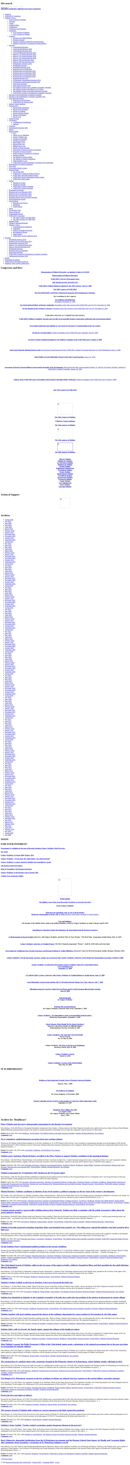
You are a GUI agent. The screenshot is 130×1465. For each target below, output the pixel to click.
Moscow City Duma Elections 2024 (24, 58)
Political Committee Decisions (22, 230)
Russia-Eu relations (19, 111)
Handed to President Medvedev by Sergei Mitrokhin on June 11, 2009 (97, 350)
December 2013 (10, 798)
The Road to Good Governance (11, 866)
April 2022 (8, 615)
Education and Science (20, 203)
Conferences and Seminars (17, 29)
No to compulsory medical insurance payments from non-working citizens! (32, 1139)
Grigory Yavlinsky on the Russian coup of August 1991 (19, 872)
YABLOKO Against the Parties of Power (26, 174)
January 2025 (9, 554)
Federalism (16, 228)
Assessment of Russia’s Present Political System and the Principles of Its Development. (34, 367)
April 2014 (8, 791)
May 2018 (8, 701)
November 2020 (10, 646)
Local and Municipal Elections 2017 (24, 53)
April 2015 (8, 769)
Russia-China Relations (20, 109)
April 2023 (8, 593)
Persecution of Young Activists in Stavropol (27, 150)
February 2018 (9, 707)
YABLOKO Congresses (13, 16)
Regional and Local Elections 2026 (20, 196)
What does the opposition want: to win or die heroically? (65, 912)
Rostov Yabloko (65, 472)
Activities (12, 21)
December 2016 (10, 732)
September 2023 (10, 584)
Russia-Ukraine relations (21, 113)
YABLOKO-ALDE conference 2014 (25, 236)
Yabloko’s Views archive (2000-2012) (17, 263)
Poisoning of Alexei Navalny (22, 152)
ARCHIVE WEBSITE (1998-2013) (13, 9)
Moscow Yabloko (65, 459)
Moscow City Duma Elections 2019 (24, 56)
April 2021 (8, 637)
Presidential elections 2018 (21, 67)
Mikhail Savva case (19, 146)
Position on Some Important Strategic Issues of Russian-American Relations (65, 1080)
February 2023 (9, 597)
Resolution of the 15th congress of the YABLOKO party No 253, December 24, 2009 (82, 305)
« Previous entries (6, 1459)
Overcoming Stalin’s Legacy (18, 168)
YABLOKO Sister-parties (21, 179)
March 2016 (9, 749)
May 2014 (8, 789)
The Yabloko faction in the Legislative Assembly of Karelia (32, 87)
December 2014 (10, 776)
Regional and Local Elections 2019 (24, 75)
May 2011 (8, 826)
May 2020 (8, 657)
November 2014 (10, 778)
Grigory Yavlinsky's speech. (65, 1054)
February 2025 (9, 553)
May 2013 (8, 811)
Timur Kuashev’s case (20, 161)
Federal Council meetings (17, 104)
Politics (11, 181)
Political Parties (14, 170)
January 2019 (9, 686)
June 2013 (8, 809)
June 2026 (8, 523)
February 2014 (9, 794)
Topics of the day (14, 212)
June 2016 (8, 743)
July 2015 (8, 763)
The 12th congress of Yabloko (65, 425)
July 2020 (8, 653)
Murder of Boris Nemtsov (21, 148)
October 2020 (9, 648)
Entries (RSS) (36, 1462)
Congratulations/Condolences (22, 227)
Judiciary (16, 124)
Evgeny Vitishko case (20, 137)
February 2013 (9, 816)
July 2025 (8, 543)
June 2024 (8, 567)
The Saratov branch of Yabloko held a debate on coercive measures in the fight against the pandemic (42, 1410)
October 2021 (9, 626)
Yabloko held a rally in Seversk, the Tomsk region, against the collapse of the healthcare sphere (40, 1329)
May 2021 (8, 635)
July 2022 (8, 609)
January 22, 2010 (65, 357)
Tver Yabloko (63, 483)
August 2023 (9, 586)
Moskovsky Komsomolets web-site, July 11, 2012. (48, 914)
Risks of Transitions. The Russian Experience (16, 869)
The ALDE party (18, 172)
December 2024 (10, 556)
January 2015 (9, 774)
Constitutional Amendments (22, 122)
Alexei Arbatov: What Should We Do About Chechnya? (65, 1024)
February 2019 (9, 685)
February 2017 (9, 728)
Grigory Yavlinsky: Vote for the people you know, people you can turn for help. (34, 958)
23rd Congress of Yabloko (21, 34)
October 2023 (9, 582)
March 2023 (9, 595)
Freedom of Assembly (20, 139)
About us (8, 14)
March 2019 (9, 683)
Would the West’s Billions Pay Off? (65, 1110)
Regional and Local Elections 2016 (24, 71)
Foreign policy (13, 106)
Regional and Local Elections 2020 (24, 76)
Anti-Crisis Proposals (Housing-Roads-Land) (25, 350)
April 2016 (8, 747)
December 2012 (10, 818)
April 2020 (8, 659)
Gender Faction (14, 119)
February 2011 (9, 829)
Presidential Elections (20, 65)
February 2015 (9, 772)
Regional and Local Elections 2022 (70, 1371)
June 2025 (8, 545)
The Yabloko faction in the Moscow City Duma (28, 89)
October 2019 (9, 670)
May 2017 (8, 723)
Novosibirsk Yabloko (65, 470)
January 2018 (9, 708)
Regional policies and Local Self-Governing (23, 197)
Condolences (13, 27)
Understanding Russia (16, 214)
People (7, 258)
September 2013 (10, 804)
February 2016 (9, 750)
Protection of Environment (21, 100)
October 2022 (9, 604)
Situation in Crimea (19, 183)
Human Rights (13, 131)
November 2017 (10, 712)
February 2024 (9, 575)
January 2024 (9, 576)
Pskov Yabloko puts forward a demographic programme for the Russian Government (36, 1124)
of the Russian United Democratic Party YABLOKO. (58, 350)
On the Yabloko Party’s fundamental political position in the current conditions (34, 1246)
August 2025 (9, 542)
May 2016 (8, 745)
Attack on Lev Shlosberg (21, 135)
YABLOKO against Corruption (23, 186)
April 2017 (8, 725)
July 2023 (8, 587)
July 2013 (8, 807)
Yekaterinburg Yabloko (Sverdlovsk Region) (65, 474)
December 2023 (10, 578)
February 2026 (9, 531)
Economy (12, 36)
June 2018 (8, 699)
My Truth (4, 852)
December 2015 (10, 754)
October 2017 (9, 714)
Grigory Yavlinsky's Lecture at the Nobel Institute (65, 1063)
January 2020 (9, 664)
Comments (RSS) (48, 1462)
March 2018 (9, 705)
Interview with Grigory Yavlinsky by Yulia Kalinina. (82, 914)
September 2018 (10, 694)
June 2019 (8, 677)
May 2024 (8, 569)
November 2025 (10, 536)
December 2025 (10, 534)
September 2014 (10, 782)
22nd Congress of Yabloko (17, 20)
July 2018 (8, 697)
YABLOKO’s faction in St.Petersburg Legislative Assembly (32, 93)
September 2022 (10, 606)
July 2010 (8, 831)
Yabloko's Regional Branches (84, 1133)
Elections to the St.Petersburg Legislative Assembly (25, 95)
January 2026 (9, 532)
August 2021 (9, 630)
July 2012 (8, 820)
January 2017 (9, 730)
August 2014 (9, 783)
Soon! (11, 208)
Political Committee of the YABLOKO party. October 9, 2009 (96, 379)
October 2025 (9, 538)
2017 (14, 133)
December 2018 (10, 688)
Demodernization (65, 998)
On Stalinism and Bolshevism (65, 300)
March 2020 (9, 661)
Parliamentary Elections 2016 (22, 64)
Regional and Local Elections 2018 (24, 73)
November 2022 (10, 602)
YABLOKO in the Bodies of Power (16, 261)
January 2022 (9, 620)
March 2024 (9, 573)
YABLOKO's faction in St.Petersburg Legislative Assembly (20, 1389)
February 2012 (9, 824)
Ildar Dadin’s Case (19, 142)
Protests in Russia (18, 155)
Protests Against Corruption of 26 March (26, 153)
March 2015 (9, 771)
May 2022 (8, 613)
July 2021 (8, 631)
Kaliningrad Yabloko (63, 468)
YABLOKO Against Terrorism (23, 188)
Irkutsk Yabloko (65, 466)
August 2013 (9, 805)
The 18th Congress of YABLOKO (24, 217)
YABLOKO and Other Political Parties (25, 175)
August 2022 (9, 608)
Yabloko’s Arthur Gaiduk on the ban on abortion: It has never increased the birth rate (37, 1282)
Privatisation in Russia (20, 232)
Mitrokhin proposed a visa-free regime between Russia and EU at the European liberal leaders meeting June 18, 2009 (65, 990)
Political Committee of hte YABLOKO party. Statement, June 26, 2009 (75, 333)
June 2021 (8, 633)
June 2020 (8, 655)
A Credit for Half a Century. (36, 975)
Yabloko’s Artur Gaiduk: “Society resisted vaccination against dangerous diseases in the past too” (41, 1425)
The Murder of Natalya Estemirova (24, 159)
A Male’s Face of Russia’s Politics (12, 876)
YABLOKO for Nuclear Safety (23, 102)
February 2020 (9, 663)
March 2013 (9, 815)
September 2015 (10, 760)
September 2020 (10, 650)
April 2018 (8, 703)
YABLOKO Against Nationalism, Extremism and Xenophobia (33, 163)
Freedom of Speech (19, 141)
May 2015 (8, 767)
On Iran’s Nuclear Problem (37, 340)
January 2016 (9, 752)
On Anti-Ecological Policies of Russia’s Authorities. (37, 305)
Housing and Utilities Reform (22, 38)
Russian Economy (19, 40)
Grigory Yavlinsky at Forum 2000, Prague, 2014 (17, 855)
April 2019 (8, 681)
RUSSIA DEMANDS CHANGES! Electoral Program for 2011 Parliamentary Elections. (65, 293)
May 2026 (8, 525)
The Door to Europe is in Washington (72, 1045)
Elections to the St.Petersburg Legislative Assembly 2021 (27, 97)
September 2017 (10, 716)
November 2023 (10, 580)
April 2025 (8, 549)
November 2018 (10, 690)
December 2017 (10, 710)
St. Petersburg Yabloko (65, 463)
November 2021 (10, 624)
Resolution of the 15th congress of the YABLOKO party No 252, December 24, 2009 (80, 308)
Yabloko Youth (13, 221)
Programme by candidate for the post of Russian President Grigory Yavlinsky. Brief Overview (33, 848)
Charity (11, 23)
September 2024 (10, 562)
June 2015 (8, 765)
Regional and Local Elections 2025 (19, 1167)
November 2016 (10, 734)
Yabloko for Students (65, 461)
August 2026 (9, 520)
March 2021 (9, 639)
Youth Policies (17, 206)
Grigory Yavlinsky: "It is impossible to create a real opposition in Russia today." (65, 1015)
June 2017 (8, 721)
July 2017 (8, 719)
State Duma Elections (20, 84)
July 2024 (8, 565)
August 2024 (9, 564)
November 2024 (10, 558)
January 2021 (9, 642)
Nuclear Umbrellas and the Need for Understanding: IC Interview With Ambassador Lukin (65, 1101)
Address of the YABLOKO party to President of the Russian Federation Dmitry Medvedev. (45, 379)
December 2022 (10, 600)
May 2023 (8, 591)
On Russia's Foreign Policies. (42, 333)
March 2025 (9, 551)
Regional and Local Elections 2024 (20, 194)
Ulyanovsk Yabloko (65, 479)
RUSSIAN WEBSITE (33, 9)
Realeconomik (65, 899)
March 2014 (9, 793)
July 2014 (8, 785)
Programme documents (16, 190)
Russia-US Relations (19, 115)
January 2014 (9, 796)
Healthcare (16, 205)
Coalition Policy (14, 25)
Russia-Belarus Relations (21, 108)
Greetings (12, 126)
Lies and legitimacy (65, 921)
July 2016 (8, 741)
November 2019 (10, 668)
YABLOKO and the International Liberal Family (28, 177)
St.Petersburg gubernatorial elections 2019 (26, 82)
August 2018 (9, 696)
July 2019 (8, 675)
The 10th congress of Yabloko (65, 452)
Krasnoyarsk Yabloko (65, 477)
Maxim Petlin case (19, 144)
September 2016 (10, 738)
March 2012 (9, 822)
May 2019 (8, 679)
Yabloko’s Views (10, 18)
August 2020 (9, 652)
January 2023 (9, 598)
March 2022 (9, 617)
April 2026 (8, 527)
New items (12, 166)
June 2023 (8, 589)
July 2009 (8, 835)
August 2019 (9, 674)
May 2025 (8, 547)
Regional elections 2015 (20, 78)
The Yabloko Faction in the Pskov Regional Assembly (30, 91)
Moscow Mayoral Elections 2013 (23, 62)
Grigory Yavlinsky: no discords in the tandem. (48, 965)
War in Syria (17, 117)
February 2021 (9, 641)
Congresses (12, 31)
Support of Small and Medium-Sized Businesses (28, 42)
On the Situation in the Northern (33, 308)
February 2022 (9, 619)
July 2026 (8, 521)
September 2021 (10, 628)
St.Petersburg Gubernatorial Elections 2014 (27, 80)
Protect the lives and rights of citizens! (16, 1395)
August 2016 (9, 739)
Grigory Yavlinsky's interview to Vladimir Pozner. (37, 944)
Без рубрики (99, 1133)
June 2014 (8, 787)
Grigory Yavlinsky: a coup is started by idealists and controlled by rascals (26, 862)
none (6, 1135)
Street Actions (17, 234)
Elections (12, 45)
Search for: (4, 8)
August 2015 (9, 761)
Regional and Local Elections (22, 69)
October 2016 (9, 736)
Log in (57, 1462)
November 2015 (10, 756)
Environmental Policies (16, 98)
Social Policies (13, 201)
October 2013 (9, 802)
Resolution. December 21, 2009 (65, 301)
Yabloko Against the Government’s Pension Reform (29, 43)
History (11, 130)
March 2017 (9, 727)
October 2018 (9, 692)
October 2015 (9, 758)
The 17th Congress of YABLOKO (65, 390)
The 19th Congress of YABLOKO (24, 219)
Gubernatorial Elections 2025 (22, 51)
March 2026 (9, 529)
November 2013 (10, 800)
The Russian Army (15, 210)
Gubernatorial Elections (20, 47)
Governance (13, 120)
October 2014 (9, 780)
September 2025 (10, 540)
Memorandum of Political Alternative (21, 164)
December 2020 (10, 644)
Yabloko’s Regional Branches (18, 223)
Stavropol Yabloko (65, 486)
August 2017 (9, 718)
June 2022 (8, 611)
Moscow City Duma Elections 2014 (24, 54)
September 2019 (10, 672)
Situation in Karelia (19, 185)
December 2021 (10, 622)
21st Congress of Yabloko (21, 32)
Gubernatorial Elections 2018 (22, 49)
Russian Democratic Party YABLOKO (18, 1462)
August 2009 (9, 833)
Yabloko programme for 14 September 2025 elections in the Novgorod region (33, 1173)
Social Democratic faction (17, 199)
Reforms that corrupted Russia (65, 1007)
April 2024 (8, 571)
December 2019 (10, 666)
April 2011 (8, 827)
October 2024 (9, 560)
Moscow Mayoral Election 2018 (23, 60)
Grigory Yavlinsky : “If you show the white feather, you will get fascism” (25, 859)
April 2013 (8, 813)
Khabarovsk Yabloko (65, 464)
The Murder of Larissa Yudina (22, 157)
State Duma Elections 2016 (21, 86)
